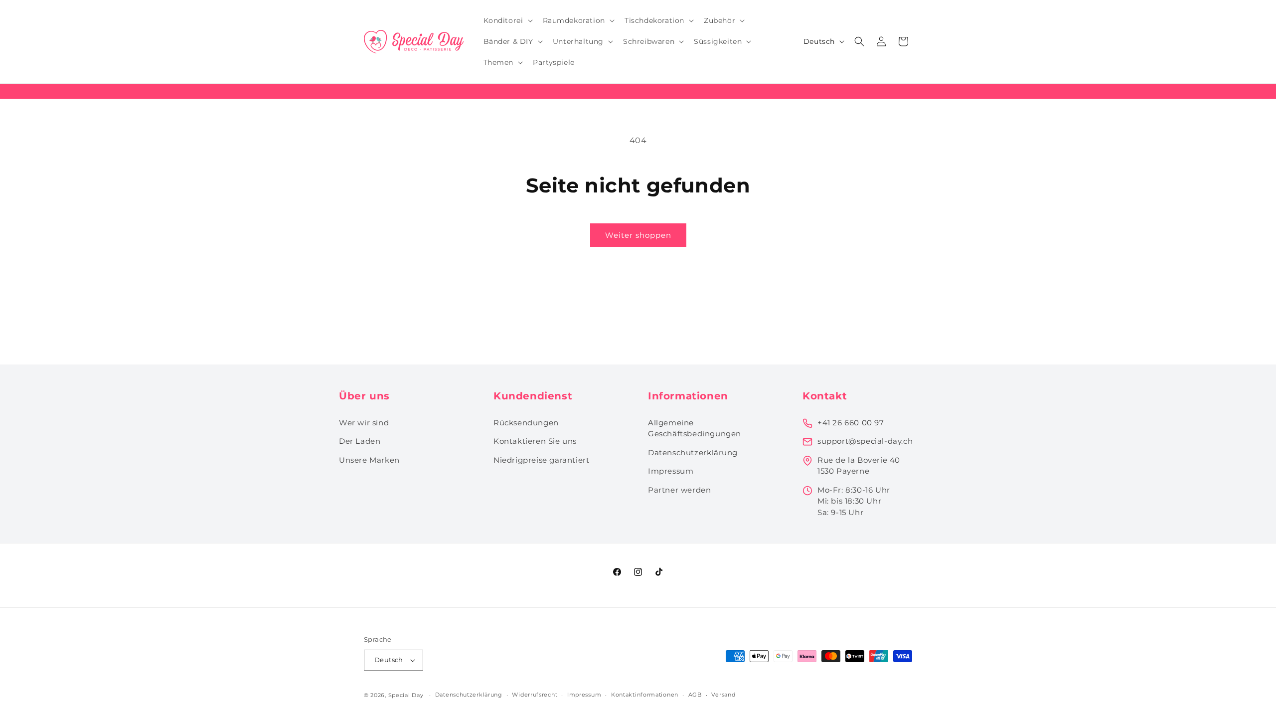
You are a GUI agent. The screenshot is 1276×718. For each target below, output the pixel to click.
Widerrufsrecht (534, 694)
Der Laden (359, 441)
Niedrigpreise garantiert (541, 460)
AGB (695, 694)
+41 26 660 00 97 (850, 422)
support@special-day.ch (865, 441)
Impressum (670, 471)
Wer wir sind (364, 422)
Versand (723, 694)
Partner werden (679, 490)
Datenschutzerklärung (693, 452)
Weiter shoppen (638, 235)
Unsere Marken (369, 460)
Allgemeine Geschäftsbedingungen (694, 428)
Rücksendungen (526, 422)
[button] (507, 20)
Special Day (406, 695)
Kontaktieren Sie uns (535, 441)
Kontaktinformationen (644, 694)
